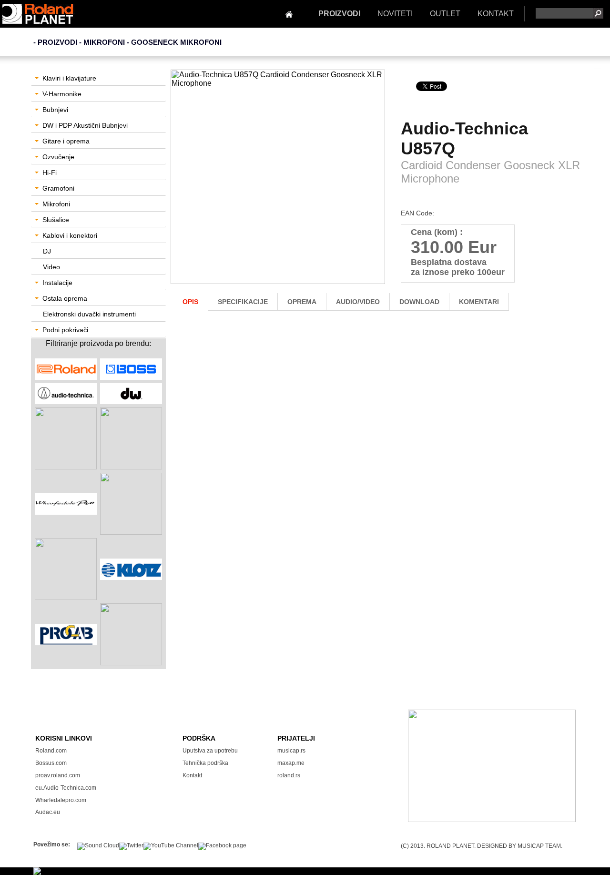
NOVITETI (395, 14)
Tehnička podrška (205, 763)
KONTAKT (496, 14)
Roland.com (51, 750)
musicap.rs (291, 750)
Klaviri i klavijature (69, 78)
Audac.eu (47, 812)
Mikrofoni (56, 204)
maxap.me (291, 763)
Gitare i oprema (66, 141)
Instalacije (57, 282)
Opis (190, 301)
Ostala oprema (64, 298)
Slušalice (55, 220)
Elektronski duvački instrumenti (89, 314)
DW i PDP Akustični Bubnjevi (85, 125)
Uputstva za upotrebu (210, 750)
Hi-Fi (49, 172)
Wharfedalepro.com (60, 800)
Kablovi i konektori (69, 235)
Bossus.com (51, 763)
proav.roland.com (57, 775)
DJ (47, 251)
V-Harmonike (61, 94)
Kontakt (192, 775)
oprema (301, 301)
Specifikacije (243, 301)
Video (51, 267)
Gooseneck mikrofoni (176, 42)
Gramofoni (58, 188)
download (419, 301)
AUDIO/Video (358, 301)
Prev (183, 184)
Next (374, 184)
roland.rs (288, 775)
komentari (479, 301)
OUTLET (445, 14)
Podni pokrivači (65, 330)
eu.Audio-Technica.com (65, 787)
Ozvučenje (58, 157)
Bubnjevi (55, 109)
